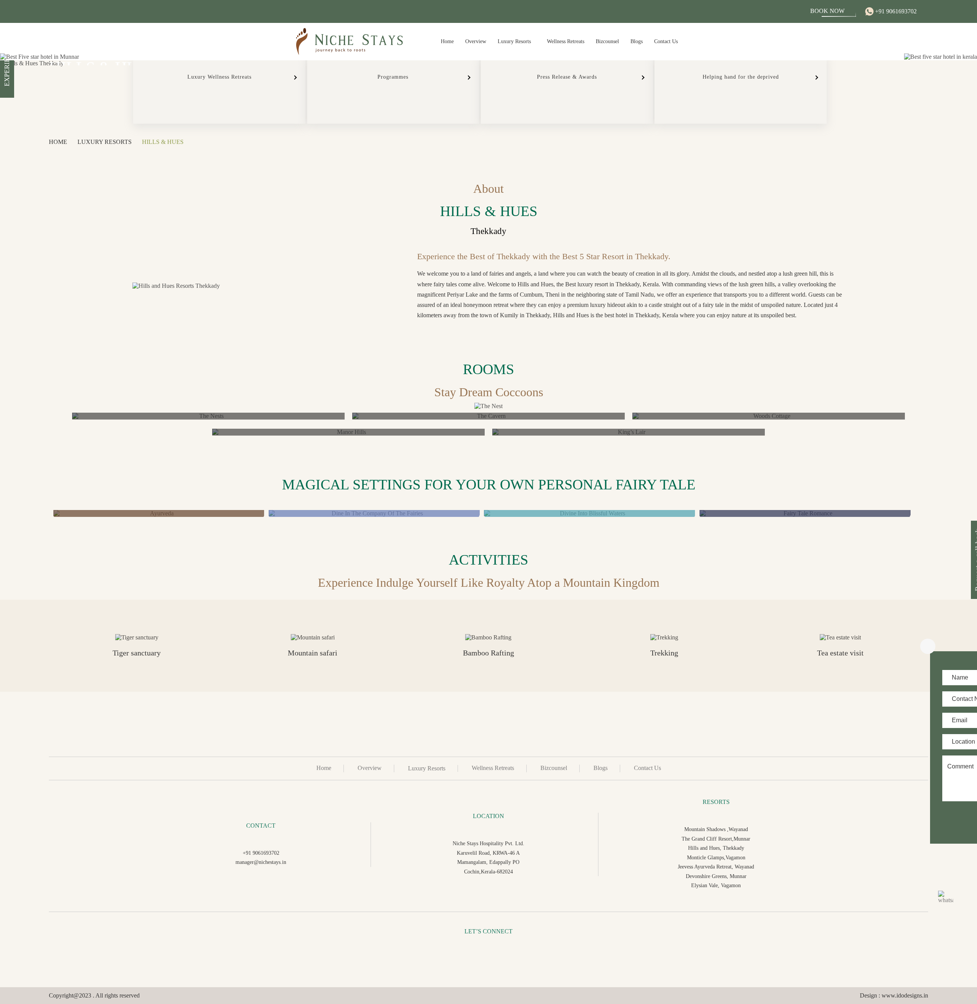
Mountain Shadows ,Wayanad (716, 829)
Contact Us (666, 41)
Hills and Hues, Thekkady (716, 848)
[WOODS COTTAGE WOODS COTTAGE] (768, 416)
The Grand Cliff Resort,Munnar (716, 839)
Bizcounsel (607, 41)
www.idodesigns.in (905, 995)
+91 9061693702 (895, 11)
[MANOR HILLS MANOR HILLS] (348, 432)
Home (447, 41)
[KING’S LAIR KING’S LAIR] (628, 432)
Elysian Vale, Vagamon (716, 885)
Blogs (636, 41)
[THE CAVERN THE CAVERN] (488, 416)
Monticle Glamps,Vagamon (716, 857)
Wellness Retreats (565, 41)
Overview (475, 41)
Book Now (827, 11)
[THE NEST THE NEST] (208, 416)
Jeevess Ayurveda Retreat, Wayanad (716, 867)
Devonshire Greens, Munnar (716, 876)
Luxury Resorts (514, 41)
